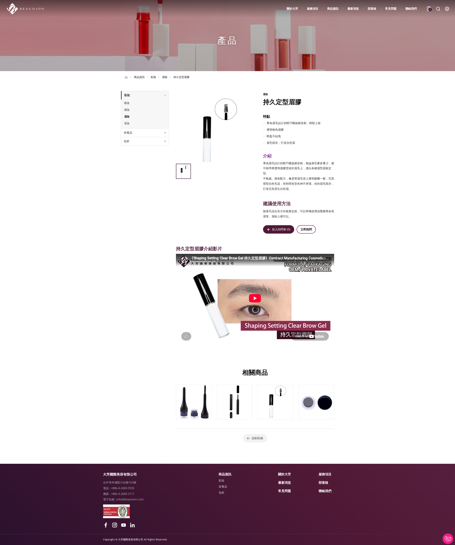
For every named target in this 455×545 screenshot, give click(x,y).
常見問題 (391, 8)
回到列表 (257, 438)
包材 (126, 141)
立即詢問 (306, 229)
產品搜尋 (438, 8)
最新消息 (353, 8)
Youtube (123, 525)
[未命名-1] (215, 126)
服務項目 (312, 8)
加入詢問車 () (281, 229)
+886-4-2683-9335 (122, 488)
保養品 (128, 133)
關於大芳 (292, 8)
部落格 (372, 8)
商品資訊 (333, 8)
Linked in (132, 525)
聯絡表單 (448, 538)
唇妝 (127, 109)
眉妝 (164, 77)
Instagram (114, 525)
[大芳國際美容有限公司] (27, 9)
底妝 (127, 123)
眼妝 (127, 103)
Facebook (105, 525)
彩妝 (153, 77)
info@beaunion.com (130, 499)
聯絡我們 (411, 8)
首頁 (126, 77)
